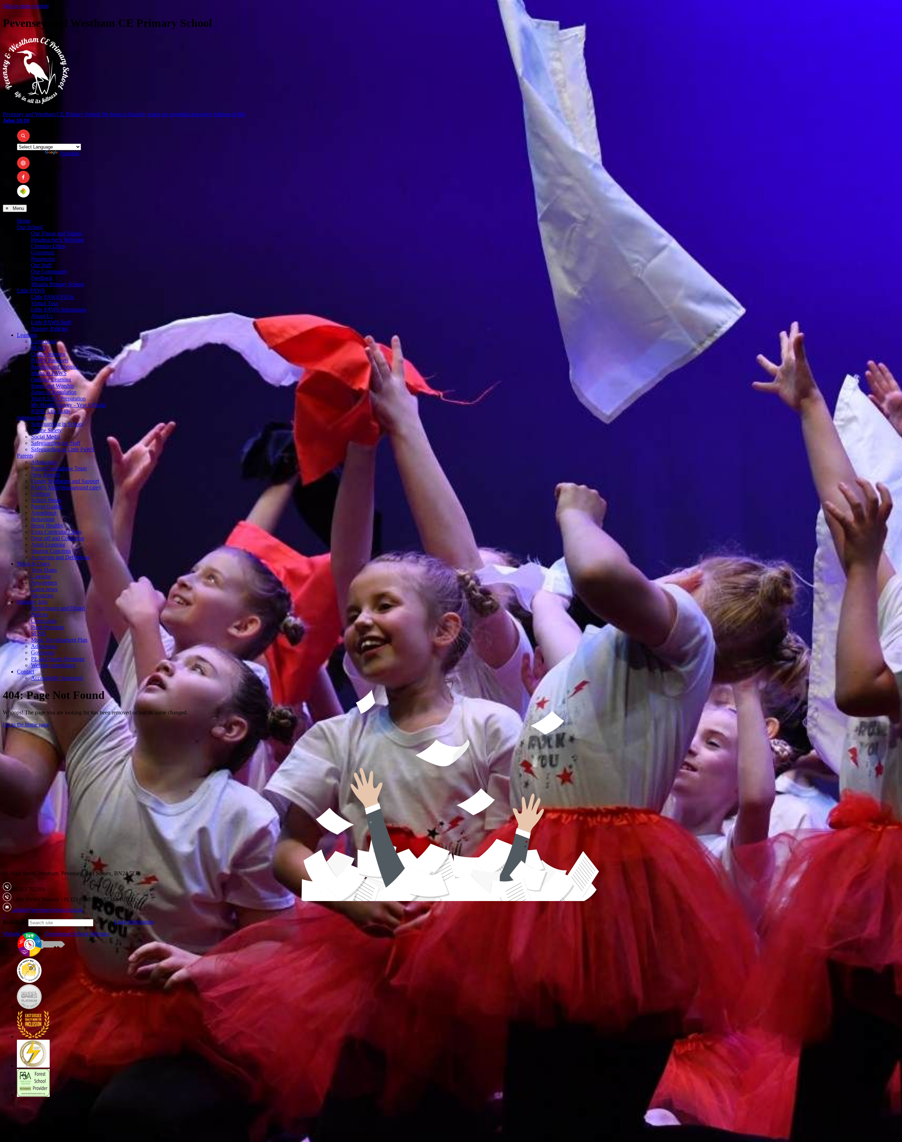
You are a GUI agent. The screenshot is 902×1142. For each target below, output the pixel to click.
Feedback (41, 278)
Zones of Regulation (53, 392)
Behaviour (42, 519)
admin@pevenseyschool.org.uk (47, 910)
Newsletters (44, 583)
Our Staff (41, 265)
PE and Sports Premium (57, 659)
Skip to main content (26, 6)
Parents (25, 456)
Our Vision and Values (56, 233)
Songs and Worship (52, 386)
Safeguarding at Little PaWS (62, 449)
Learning (27, 335)
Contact (25, 672)
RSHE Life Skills (50, 411)
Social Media (45, 437)
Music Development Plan (59, 640)
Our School (30, 227)
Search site (15, 922)
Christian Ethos (48, 246)
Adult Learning (48, 545)
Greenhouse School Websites (77, 934)
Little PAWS (31, 291)
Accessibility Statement (57, 678)
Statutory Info (32, 602)
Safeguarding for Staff (55, 443)
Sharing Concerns (51, 551)
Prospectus (43, 259)
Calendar (41, 576)
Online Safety (46, 430)
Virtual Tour (44, 303)
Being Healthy (47, 525)
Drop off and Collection (57, 538)
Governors (43, 252)
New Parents (45, 475)
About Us (42, 316)
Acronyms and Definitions (60, 557)
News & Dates (33, 564)
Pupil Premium (47, 627)
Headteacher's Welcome (57, 240)
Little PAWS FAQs (52, 297)
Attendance (43, 513)
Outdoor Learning (51, 379)
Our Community (49, 271)
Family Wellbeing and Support (65, 481)
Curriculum (43, 341)
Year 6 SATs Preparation (58, 398)
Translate (69, 153)
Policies (39, 614)
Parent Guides (46, 506)
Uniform (40, 494)
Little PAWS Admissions (58, 310)
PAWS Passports (49, 360)
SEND (38, 348)
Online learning (48, 354)
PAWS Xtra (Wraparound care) (65, 487)
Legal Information (134, 922)
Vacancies (42, 595)
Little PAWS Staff (51, 322)
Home (24, 221)
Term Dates (44, 570)
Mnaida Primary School (57, 284)
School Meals (46, 500)
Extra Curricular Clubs (56, 532)
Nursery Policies (49, 329)
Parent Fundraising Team (59, 468)
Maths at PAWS (49, 373)
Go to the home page (26, 724)
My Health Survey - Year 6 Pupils (68, 405)
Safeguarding (32, 418)
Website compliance (53, 665)
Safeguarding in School (57, 424)
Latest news (44, 589)
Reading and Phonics (54, 367)
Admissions (44, 462)
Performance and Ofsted (58, 608)
